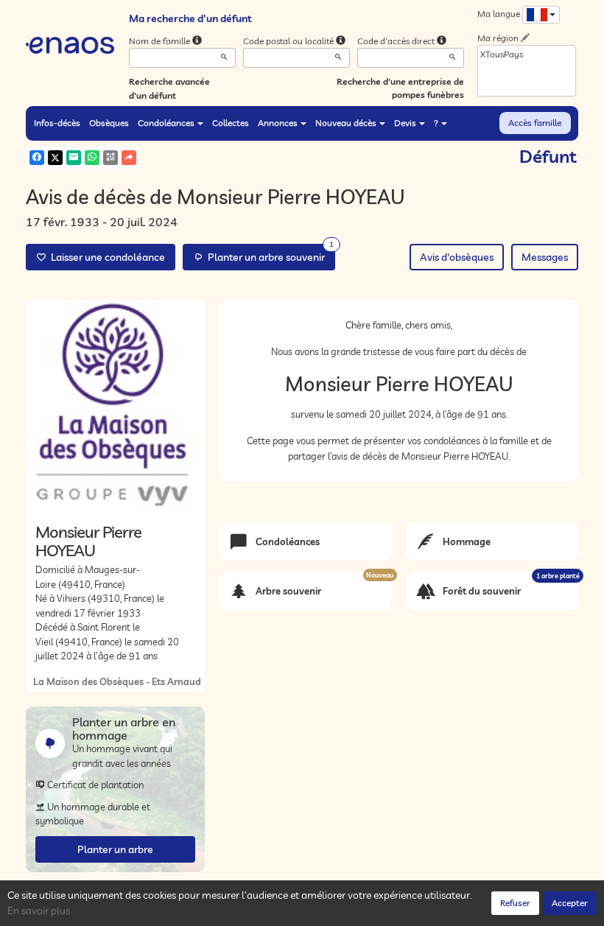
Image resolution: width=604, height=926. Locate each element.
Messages (545, 257)
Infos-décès (57, 122)
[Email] (73, 157)
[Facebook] (36, 157)
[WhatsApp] (92, 157)
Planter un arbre (115, 849)
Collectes (230, 122)
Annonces (278, 122)
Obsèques (109, 122)
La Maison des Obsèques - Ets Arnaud (117, 681)
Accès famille (534, 122)
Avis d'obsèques (457, 257)
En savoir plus (38, 910)
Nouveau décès (345, 122)
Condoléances (166, 122)
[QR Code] (110, 157)
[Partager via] (129, 157)
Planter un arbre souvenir (268, 254)
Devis (405, 122)
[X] (55, 157)
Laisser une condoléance (105, 257)
